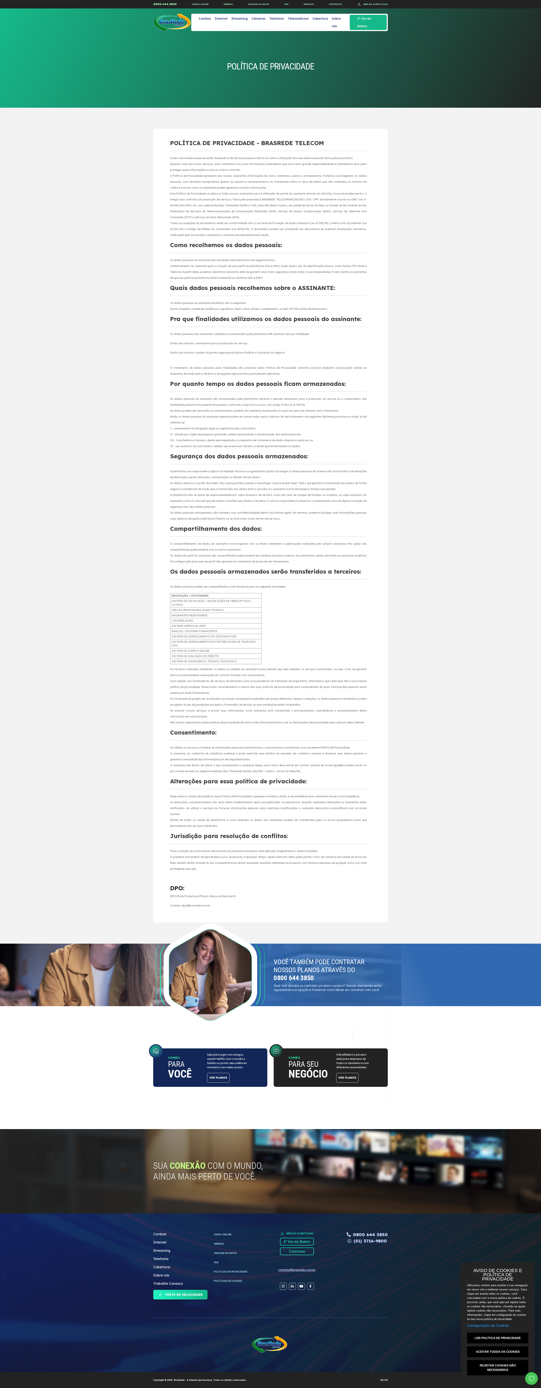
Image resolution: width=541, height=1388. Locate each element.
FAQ (286, 4)
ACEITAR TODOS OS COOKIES (498, 1351)
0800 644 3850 (370, 1234)
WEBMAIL (228, 4)
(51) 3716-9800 (370, 1241)
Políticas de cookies (228, 1281)
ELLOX (384, 1380)
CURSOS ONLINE (200, 4)
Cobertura (320, 18)
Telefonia (276, 18)
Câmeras (258, 18)
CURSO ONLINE (222, 1234)
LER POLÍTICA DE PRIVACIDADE (498, 1338)
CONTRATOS (335, 4)
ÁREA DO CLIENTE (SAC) (372, 4)
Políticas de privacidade (230, 1271)
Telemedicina (298, 18)
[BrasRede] (172, 22)
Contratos (297, 1251)
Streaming (239, 18)
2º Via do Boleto (364, 22)
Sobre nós (336, 22)
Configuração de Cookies (488, 1325)
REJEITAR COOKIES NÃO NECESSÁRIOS (498, 1368)
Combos (205, 18)
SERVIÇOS (308, 4)
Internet (221, 18)
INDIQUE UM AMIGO (258, 4)
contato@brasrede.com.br (297, 1270)
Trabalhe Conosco (168, 1283)
